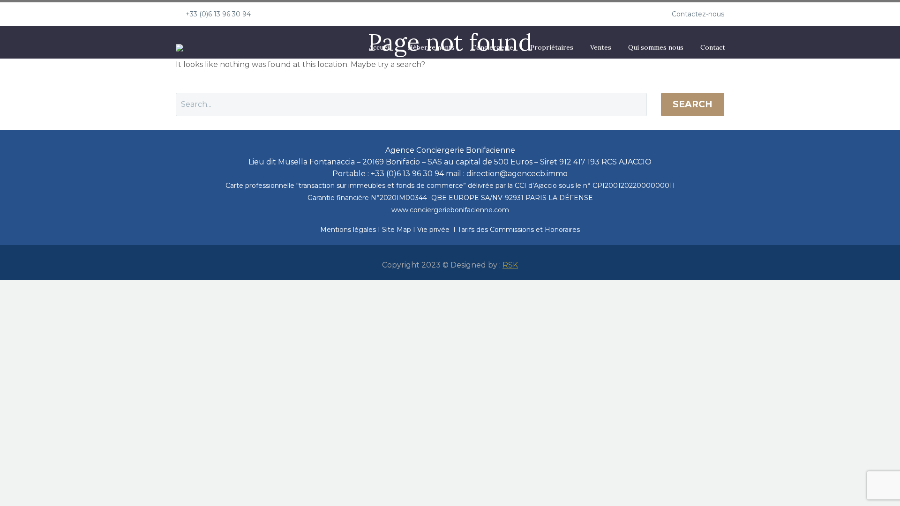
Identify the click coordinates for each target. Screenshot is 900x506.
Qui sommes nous (655, 47)
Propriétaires (551, 47)
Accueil (380, 47)
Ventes (600, 47)
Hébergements (431, 47)
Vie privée (433, 229)
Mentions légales (349, 229)
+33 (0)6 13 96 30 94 (218, 14)
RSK (510, 264)
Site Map (397, 229)
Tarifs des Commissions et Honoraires (519, 229)
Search (692, 104)
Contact (712, 47)
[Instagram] (302, 14)
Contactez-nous (698, 14)
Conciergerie (492, 47)
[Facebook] (288, 14)
